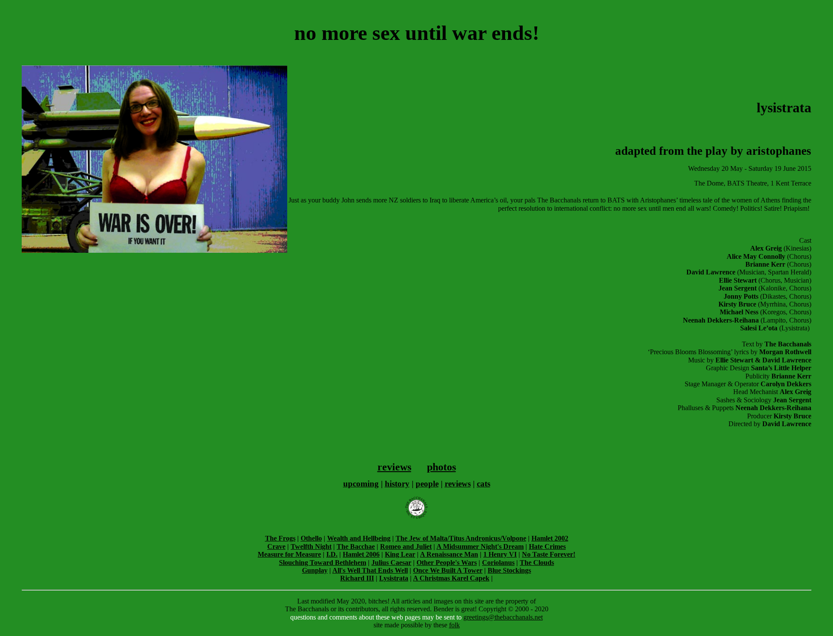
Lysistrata (393, 578)
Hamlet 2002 (549, 538)
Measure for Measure (289, 554)
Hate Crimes (547, 546)
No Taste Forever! (548, 554)
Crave (276, 546)
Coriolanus (498, 562)
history (397, 483)
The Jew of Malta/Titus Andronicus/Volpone (461, 538)
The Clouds (537, 562)
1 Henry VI (500, 554)
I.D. (332, 554)
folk (454, 625)
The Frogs (280, 538)
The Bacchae (356, 546)
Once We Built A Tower (447, 570)
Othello (311, 538)
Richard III (357, 578)
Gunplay (315, 570)
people (427, 483)
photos (441, 467)
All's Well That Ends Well (370, 570)
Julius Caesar (391, 562)
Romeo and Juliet (406, 546)
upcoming (361, 483)
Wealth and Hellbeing (358, 538)
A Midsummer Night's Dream (480, 546)
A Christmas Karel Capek (451, 578)
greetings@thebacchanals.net (503, 617)
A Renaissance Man (449, 554)
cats (483, 483)
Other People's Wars (446, 562)
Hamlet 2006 (361, 554)
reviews (394, 467)
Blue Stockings (509, 570)
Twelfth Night (311, 546)
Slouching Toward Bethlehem (322, 562)
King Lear (400, 554)
